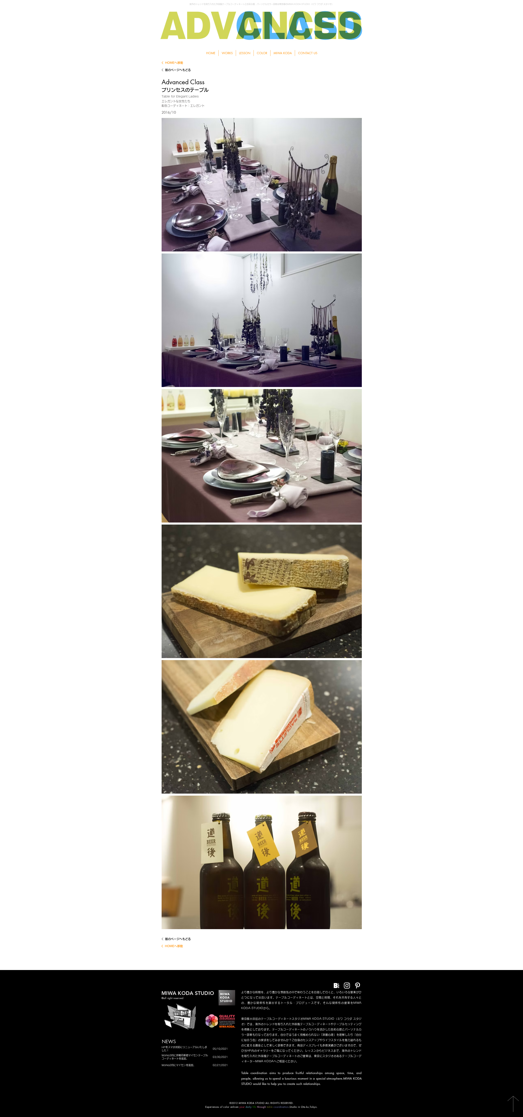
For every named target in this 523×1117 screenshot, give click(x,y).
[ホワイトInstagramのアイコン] (347, 985)
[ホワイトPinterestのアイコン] (357, 985)
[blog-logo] (336, 985)
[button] (245, 53)
